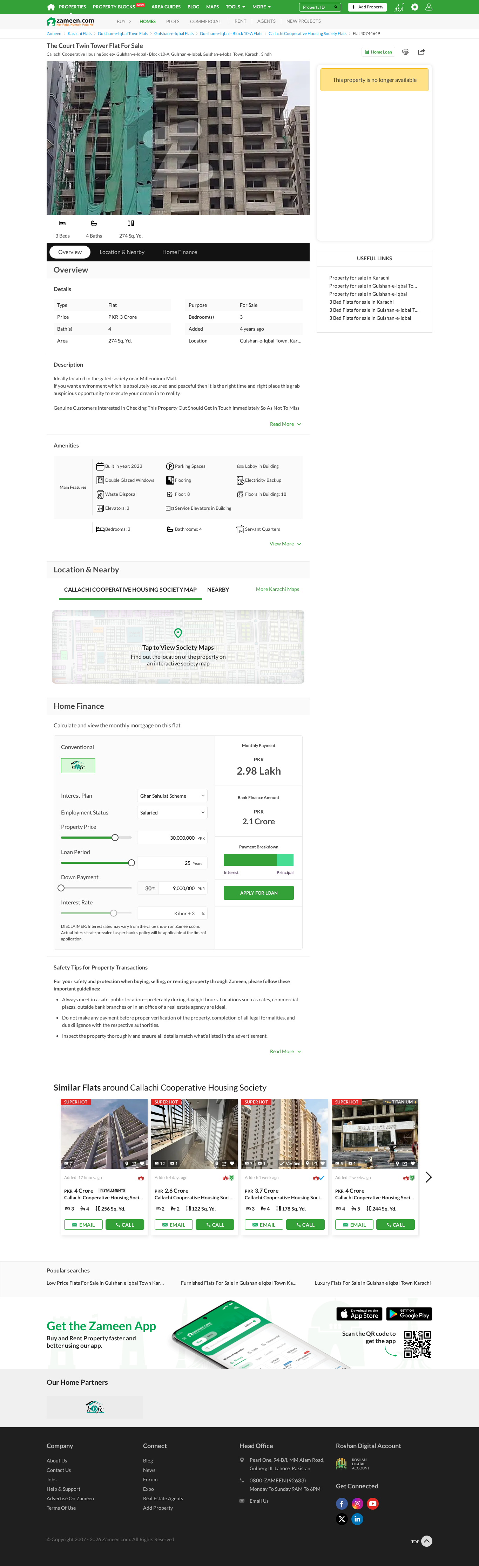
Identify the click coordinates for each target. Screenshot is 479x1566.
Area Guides (166, 6)
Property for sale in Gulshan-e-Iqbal (368, 294)
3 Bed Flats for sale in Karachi (361, 302)
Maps (212, 6)
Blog (193, 6)
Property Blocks (118, 6)
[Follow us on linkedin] (359, 1525)
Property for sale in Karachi (359, 278)
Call (128, 1225)
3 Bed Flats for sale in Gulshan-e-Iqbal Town (374, 310)
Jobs (51, 1479)
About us (57, 1460)
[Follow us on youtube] (374, 1509)
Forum (150, 1479)
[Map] (126, 1164)
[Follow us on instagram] (359, 1509)
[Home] (51, 6)
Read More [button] (282, 424)
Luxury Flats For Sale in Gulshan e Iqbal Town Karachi (373, 1283)
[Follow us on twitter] (343, 1525)
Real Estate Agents (163, 1498)
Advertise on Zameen (70, 1498)
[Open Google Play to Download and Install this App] (409, 1319)
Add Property (158, 1508)
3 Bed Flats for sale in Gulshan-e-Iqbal (370, 318)
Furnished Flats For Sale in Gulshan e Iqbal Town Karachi (239, 1283)
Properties (72, 6)
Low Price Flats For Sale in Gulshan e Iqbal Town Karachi (105, 1283)
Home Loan (381, 52)
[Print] (405, 51)
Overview (70, 251)
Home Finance (179, 251)
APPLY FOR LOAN (259, 893)
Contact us (59, 1470)
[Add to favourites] (142, 1163)
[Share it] (134, 1164)
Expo (148, 1489)
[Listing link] (104, 1167)
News (149, 1470)
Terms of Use (61, 1508)
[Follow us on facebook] (343, 1509)
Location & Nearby (122, 251)
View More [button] (282, 543)
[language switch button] (399, 7)
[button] (172, 795)
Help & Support (63, 1489)
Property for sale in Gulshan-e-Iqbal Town (374, 286)
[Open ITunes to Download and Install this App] (361, 1319)
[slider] (115, 837)
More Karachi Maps (277, 589)
